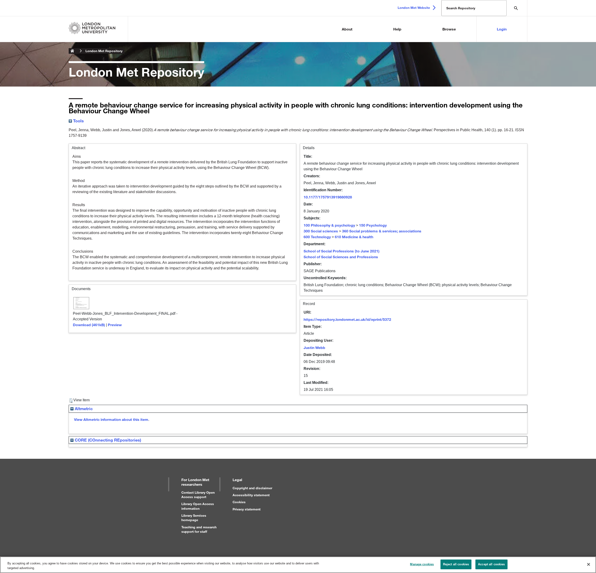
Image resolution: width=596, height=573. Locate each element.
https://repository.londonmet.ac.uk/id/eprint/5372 (347, 319)
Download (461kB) (89, 324)
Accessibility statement (251, 495)
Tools (78, 120)
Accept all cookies (491, 564)
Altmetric (83, 408)
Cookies (239, 502)
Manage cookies (422, 564)
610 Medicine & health (354, 237)
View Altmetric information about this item (111, 419)
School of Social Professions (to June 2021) (341, 251)
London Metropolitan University (72, 51)
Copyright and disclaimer (252, 488)
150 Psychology (373, 225)
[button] (71, 400)
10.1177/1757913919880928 (328, 197)
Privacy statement (247, 509)
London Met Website (414, 8)
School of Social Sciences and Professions (341, 257)
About (347, 29)
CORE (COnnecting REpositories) (107, 439)
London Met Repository (103, 51)
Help (397, 29)
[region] (298, 564)
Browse (449, 29)
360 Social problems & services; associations (381, 231)
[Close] (588, 564)
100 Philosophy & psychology (329, 225)
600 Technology (317, 237)
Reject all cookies (456, 564)
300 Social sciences (321, 231)
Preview (115, 324)
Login (502, 29)
